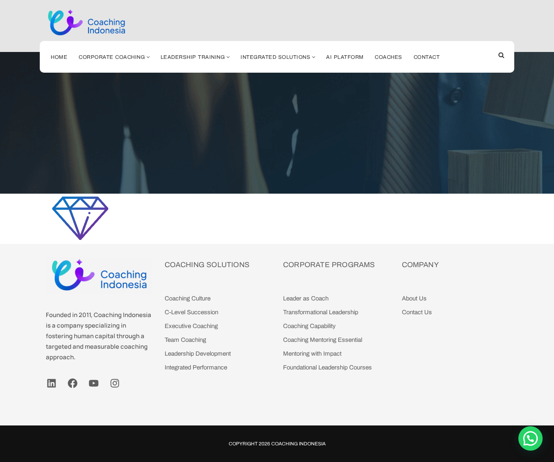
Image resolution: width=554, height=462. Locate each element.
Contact (427, 57)
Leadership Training (193, 57)
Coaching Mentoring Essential (322, 340)
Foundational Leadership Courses (327, 367)
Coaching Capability (309, 326)
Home (59, 57)
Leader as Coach (306, 298)
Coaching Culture (187, 298)
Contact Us (417, 312)
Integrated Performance (196, 367)
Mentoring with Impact (312, 353)
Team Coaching (185, 340)
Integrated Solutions (275, 57)
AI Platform (345, 57)
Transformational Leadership (320, 312)
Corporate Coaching (112, 57)
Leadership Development (198, 353)
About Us (414, 298)
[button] (530, 438)
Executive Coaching (191, 326)
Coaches (388, 57)
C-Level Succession (191, 312)
